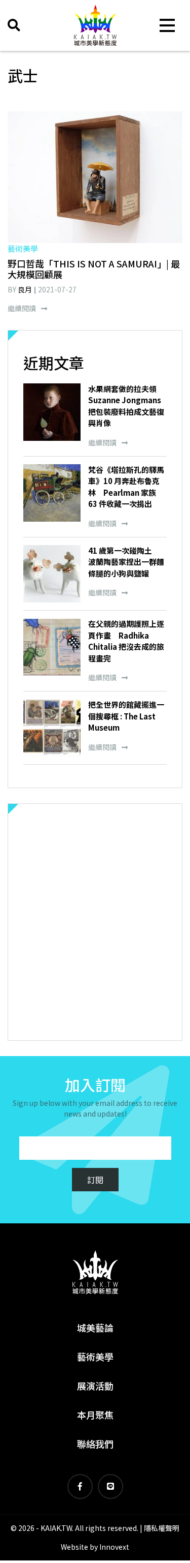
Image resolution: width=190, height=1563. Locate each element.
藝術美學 (95, 1356)
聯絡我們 (95, 1443)
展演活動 (95, 1385)
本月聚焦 (95, 1414)
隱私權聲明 (161, 1528)
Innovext (114, 1547)
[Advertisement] (95, 922)
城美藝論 (95, 1327)
